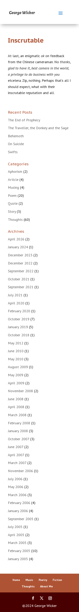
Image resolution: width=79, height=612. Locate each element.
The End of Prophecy (24, 120)
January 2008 (18, 431)
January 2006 (18, 510)
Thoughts (15, 219)
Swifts (13, 152)
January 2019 (18, 327)
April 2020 (16, 303)
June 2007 (15, 446)
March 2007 (17, 462)
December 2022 (20, 263)
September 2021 (20, 287)
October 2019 (18, 319)
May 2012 (15, 343)
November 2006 (20, 470)
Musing (13, 187)
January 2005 (18, 558)
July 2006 (15, 479)
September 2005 (20, 519)
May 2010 (15, 359)
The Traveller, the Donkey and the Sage (38, 128)
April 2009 (16, 383)
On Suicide (16, 143)
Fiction (57, 580)
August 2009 (18, 367)
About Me (46, 586)
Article (13, 179)
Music (29, 580)
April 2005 (16, 534)
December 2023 (20, 255)
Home (16, 580)
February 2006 (19, 502)
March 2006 (17, 495)
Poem (12, 195)
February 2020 (19, 311)
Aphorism (15, 171)
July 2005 (15, 526)
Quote (13, 203)
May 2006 (15, 486)
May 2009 (15, 375)
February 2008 (19, 423)
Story (12, 211)
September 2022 (20, 271)
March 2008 (17, 415)
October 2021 (18, 279)
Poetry (43, 580)
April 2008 (16, 407)
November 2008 (20, 391)
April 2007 (16, 455)
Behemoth (16, 136)
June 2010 (15, 351)
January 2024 (18, 247)
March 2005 (17, 542)
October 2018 (18, 335)
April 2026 (16, 239)
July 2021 (15, 295)
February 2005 (19, 550)
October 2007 (18, 439)
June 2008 (15, 399)
